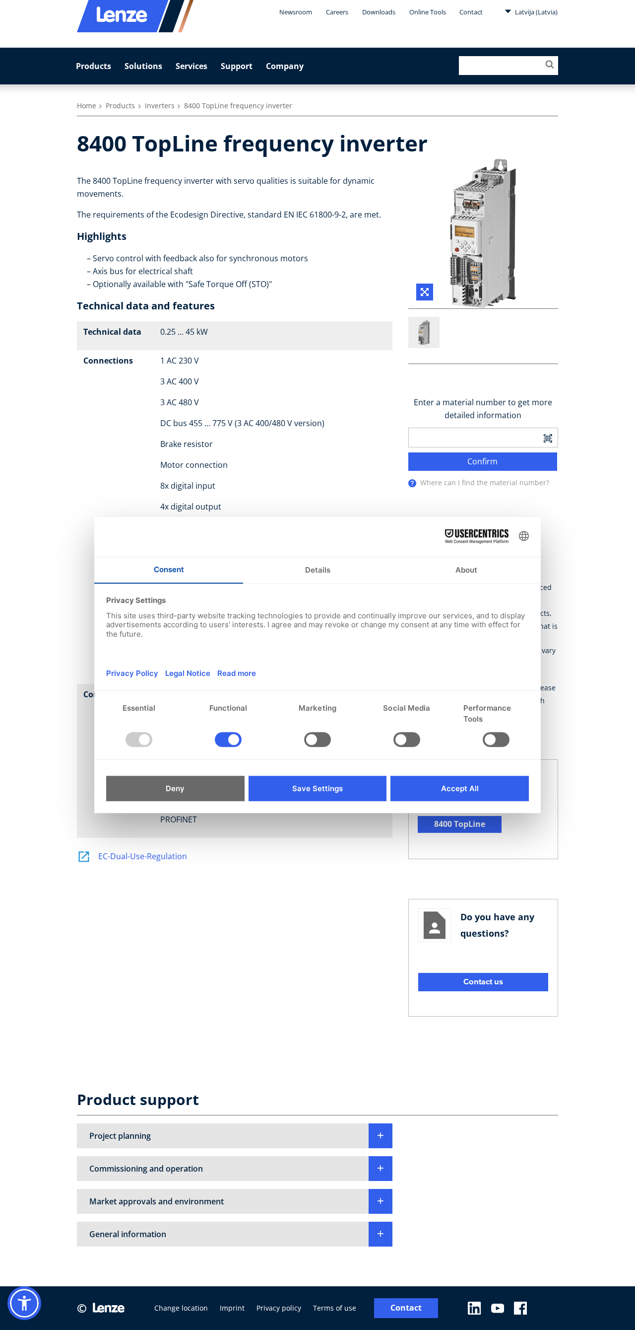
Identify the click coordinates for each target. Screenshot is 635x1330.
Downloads (378, 11)
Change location (181, 1308)
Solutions (143, 66)
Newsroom (295, 11)
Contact (471, 11)
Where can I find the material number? (484, 482)
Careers (337, 11)
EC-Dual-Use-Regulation (142, 856)
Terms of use (334, 1308)
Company (285, 66)
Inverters (160, 105)
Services (191, 66)
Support (237, 66)
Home (86, 105)
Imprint (232, 1308)
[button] (234, 1135)
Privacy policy (278, 1308)
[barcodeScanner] (547, 437)
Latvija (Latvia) (535, 11)
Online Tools (427, 11)
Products (93, 66)
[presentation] (412, 483)
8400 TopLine (459, 823)
